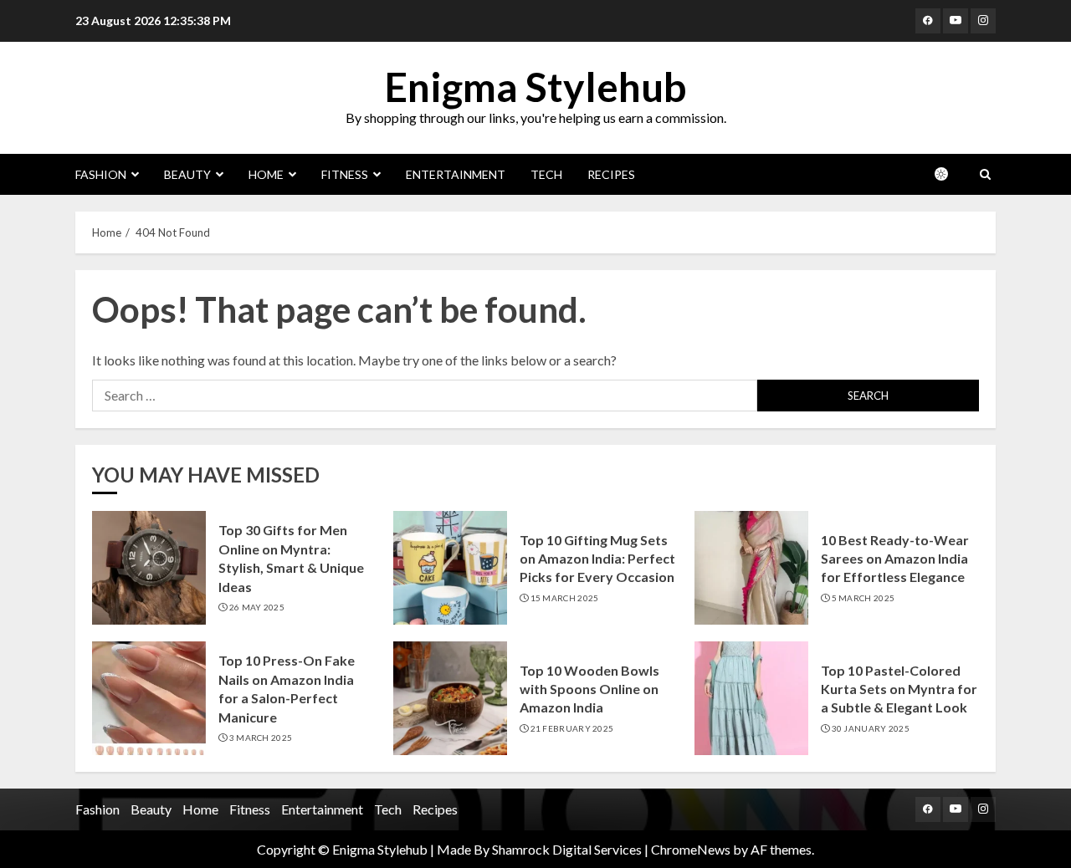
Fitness (344, 174)
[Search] (985, 174)
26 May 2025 (256, 607)
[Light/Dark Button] (949, 174)
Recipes (611, 174)
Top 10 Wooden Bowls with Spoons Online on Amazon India (589, 689)
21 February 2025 (572, 728)
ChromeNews (690, 849)
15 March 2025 (564, 598)
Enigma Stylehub (535, 86)
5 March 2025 (863, 598)
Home (266, 174)
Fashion (100, 174)
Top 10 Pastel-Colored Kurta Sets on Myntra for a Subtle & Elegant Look (899, 689)
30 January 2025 (871, 728)
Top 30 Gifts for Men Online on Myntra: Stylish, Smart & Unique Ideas (291, 558)
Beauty (187, 174)
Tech (546, 174)
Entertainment (455, 174)
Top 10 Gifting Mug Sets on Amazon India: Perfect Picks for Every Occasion (597, 558)
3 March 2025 (261, 738)
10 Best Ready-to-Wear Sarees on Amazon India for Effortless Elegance (895, 558)
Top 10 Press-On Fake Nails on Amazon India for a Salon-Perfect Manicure (286, 688)
